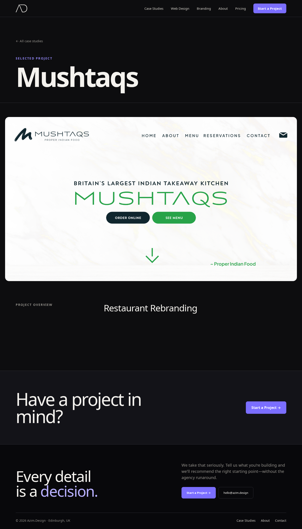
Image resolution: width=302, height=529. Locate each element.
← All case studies (29, 41)
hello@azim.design (236, 493)
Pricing (240, 8)
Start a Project (270, 8)
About (223, 8)
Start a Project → (266, 407)
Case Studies (153, 8)
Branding (204, 8)
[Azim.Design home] (21, 8)
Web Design (180, 8)
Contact (280, 520)
